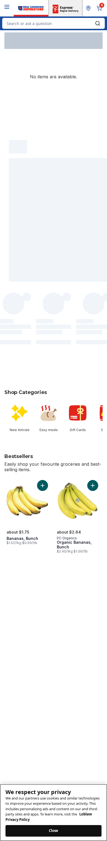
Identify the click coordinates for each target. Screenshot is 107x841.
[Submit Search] (97, 23)
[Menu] (7, 7)
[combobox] (53, 23)
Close (53, 830)
